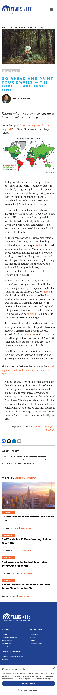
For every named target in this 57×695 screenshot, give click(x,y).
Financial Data (6, 643)
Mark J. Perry (21, 98)
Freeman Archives (36, 643)
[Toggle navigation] (51, 9)
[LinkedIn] (14, 441)
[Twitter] (9, 441)
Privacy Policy (6, 647)
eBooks (32, 640)
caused (46, 292)
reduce (40, 245)
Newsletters (34, 634)
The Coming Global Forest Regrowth (26, 127)
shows (31, 334)
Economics (8, 535)
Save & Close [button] (28, 683)
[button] (28, 690)
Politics (8, 512)
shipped (31, 314)
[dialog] (28, 680)
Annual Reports (7, 640)
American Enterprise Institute (44, 428)
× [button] (54, 668)
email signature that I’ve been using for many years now (28, 370)
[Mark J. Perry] (6, 98)
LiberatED (5, 659)
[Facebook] (4, 441)
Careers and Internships (9, 637)
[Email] (19, 441)
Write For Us (34, 637)
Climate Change (10, 71)
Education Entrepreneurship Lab (12, 656)
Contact (4, 634)
